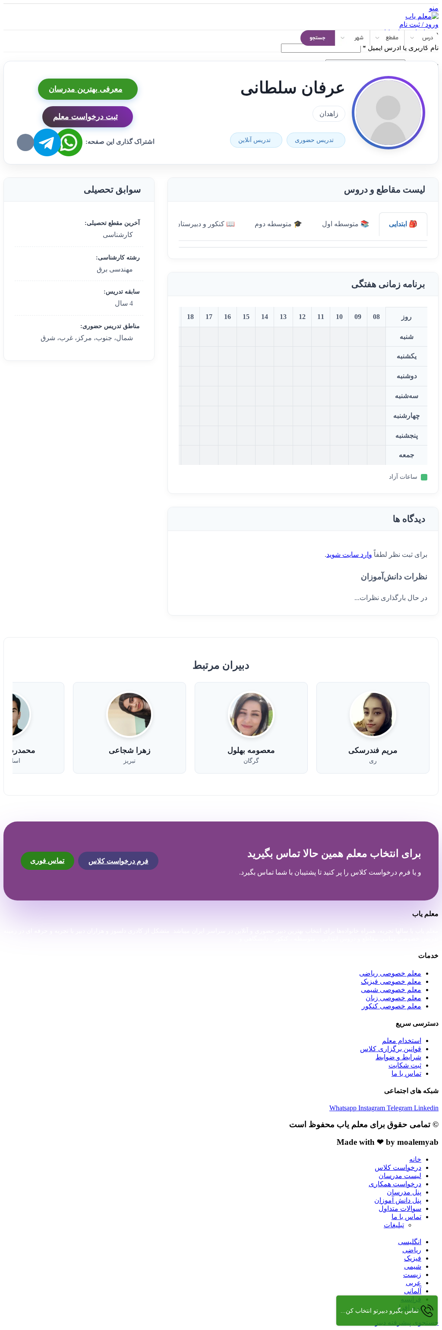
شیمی (412, 1266)
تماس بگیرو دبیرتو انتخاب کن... (380, 1311)
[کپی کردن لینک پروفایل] (25, 142)
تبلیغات (394, 1225)
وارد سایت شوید (349, 554)
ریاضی (411, 1250)
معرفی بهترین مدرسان (86, 89)
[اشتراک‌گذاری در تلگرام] (47, 142)
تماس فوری (47, 860)
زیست (412, 1274)
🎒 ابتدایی (403, 223)
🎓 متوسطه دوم (278, 223)
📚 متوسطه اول (345, 223)
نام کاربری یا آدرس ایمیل (401, 47)
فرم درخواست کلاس (118, 861)
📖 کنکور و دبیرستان (205, 223)
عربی (413, 1282)
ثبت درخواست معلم (85, 116)
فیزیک (412, 1258)
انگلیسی (409, 1241)
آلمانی (412, 1291)
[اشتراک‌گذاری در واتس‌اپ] (68, 142)
